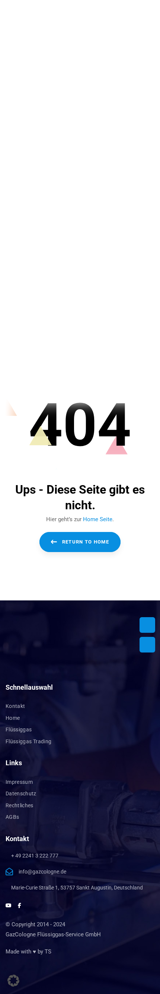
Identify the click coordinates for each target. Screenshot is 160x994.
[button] (13, 980)
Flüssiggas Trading (28, 741)
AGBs (12, 817)
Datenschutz (21, 793)
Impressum (19, 782)
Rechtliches (19, 805)
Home (13, 718)
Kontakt (15, 706)
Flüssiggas (19, 729)
